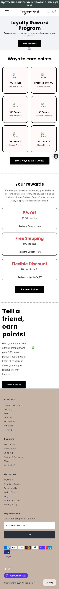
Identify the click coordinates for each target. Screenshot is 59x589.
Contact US (9, 465)
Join (29, 534)
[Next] (55, 3)
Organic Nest (28, 583)
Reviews (8, 430)
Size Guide (9, 444)
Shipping (8, 453)
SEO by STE (8, 557)
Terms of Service (12, 500)
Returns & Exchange (14, 457)
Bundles (8, 417)
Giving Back (10, 492)
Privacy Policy (10, 504)
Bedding (8, 409)
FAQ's (6, 461)
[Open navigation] (7, 12)
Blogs (7, 496)
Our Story (8, 480)
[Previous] (3, 3)
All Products (9, 421)
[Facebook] (5, 569)
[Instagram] (9, 569)
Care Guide (10, 448)
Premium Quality (12, 484)
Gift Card (8, 426)
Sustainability (10, 488)
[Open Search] (48, 12)
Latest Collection (12, 405)
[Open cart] (53, 12)
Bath (6, 413)
